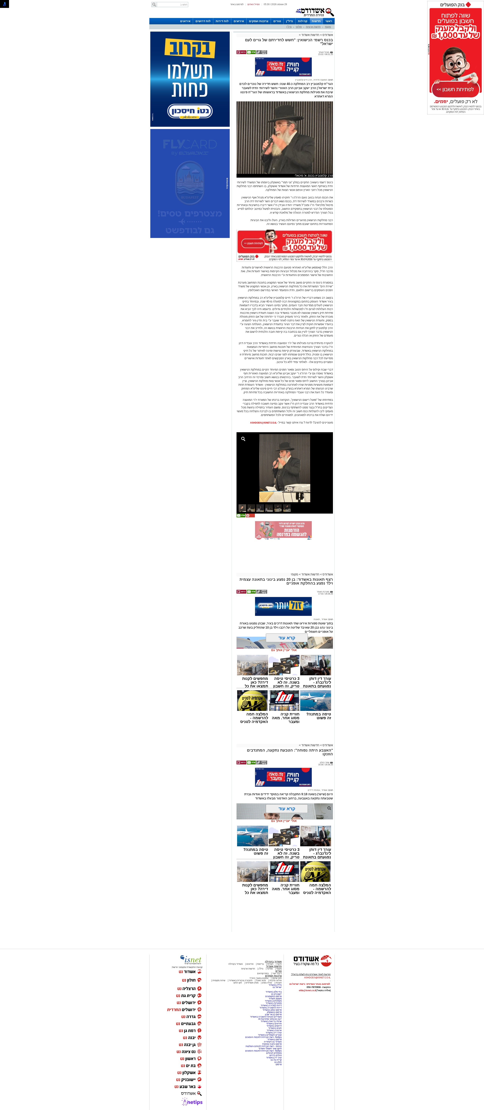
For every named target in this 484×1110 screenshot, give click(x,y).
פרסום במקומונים (273, 996)
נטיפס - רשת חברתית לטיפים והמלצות (264, 1046)
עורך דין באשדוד (274, 1057)
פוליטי (299, 26)
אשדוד (324, 619)
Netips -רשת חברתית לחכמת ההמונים (263, 1037)
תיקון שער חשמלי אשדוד (270, 1048)
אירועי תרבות (275, 980)
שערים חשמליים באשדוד (270, 1035)
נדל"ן (289, 21)
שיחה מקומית (218, 980)
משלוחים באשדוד (273, 1001)
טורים (277, 21)
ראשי (328, 21)
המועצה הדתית (320, 80)
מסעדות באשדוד (274, 1003)
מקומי (328, 26)
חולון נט (278, 1062)
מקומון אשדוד (275, 998)
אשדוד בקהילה (273, 961)
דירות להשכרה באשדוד (271, 1007)
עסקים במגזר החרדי (258, 978)
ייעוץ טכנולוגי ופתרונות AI (270, 1019)
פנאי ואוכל (261, 980)
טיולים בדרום (275, 1055)
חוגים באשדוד (275, 1028)
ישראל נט (277, 987)
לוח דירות (222, 21)
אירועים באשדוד (274, 1023)
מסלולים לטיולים (274, 1053)
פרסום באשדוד (274, 1039)
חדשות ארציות (313, 26)
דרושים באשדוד (274, 1025)
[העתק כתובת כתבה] (261, 53)
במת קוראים (263, 973)
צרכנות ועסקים (258, 21)
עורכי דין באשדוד (274, 1032)
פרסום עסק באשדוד (272, 1010)
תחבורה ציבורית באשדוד (240, 980)
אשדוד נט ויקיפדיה (272, 1041)
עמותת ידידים (314, 790)
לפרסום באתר (237, 4)
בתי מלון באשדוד (274, 991)
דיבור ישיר (277, 973)
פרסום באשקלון (274, 1012)
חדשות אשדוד (310, 35)
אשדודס (327, 35)
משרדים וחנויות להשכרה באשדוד (266, 1016)
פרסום (278, 1064)
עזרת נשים (267, 982)
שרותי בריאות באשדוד (271, 1021)
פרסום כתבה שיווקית (272, 1044)
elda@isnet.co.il (307, 990)
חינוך (279, 964)
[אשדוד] (315, 17)
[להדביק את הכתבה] (250, 516)
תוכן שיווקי (277, 978)
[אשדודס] (309, 966)
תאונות (317, 619)
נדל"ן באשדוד (275, 985)
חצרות (270, 964)
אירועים (239, 21)
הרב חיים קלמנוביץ (303, 80)
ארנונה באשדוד (274, 1030)
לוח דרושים (203, 21)
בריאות (260, 964)
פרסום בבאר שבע (273, 1014)
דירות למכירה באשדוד (271, 1005)
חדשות (316, 21)
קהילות (302, 21)
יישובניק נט (276, 994)
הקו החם (237, 982)
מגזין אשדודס (252, 982)
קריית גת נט (276, 1060)
